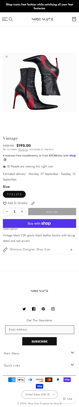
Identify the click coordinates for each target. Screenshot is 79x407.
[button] (11, 19)
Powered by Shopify (51, 403)
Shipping (23, 149)
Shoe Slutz (33, 403)
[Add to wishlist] (5, 203)
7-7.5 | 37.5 (14, 194)
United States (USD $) (38, 394)
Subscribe (39, 341)
